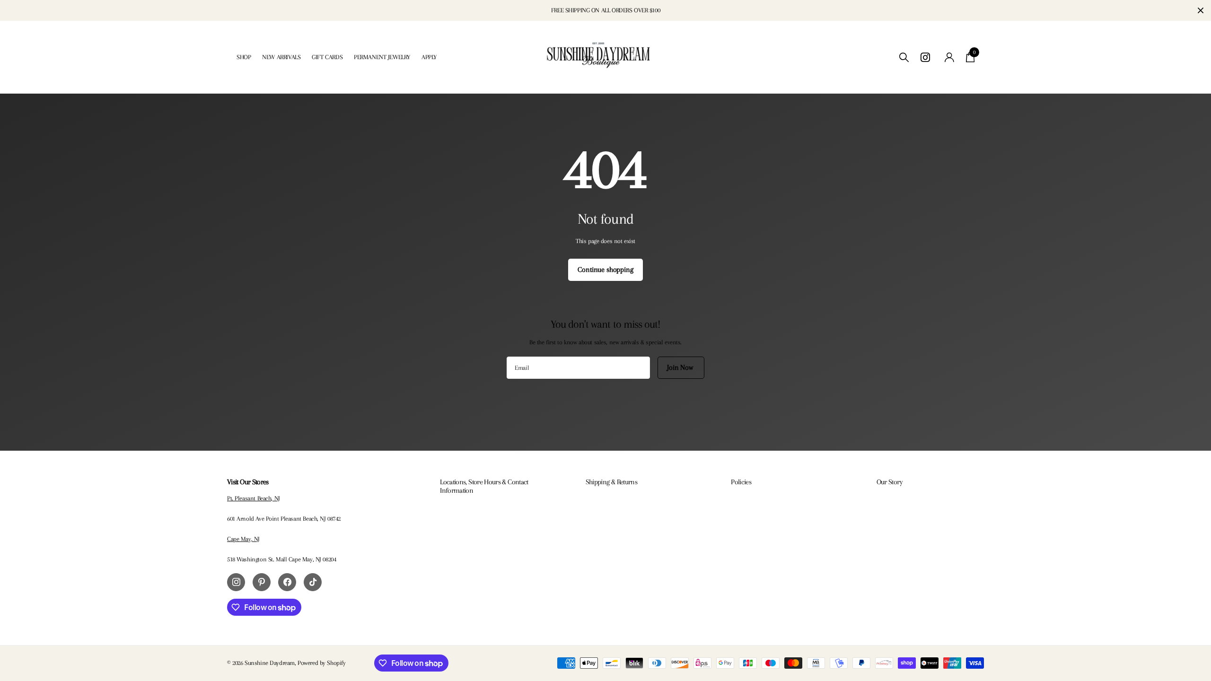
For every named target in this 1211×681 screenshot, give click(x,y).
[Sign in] (950, 57)
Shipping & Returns (611, 482)
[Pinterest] (262, 582)
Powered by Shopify (321, 662)
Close (1200, 10)
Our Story (890, 482)
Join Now (681, 367)
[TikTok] (313, 582)
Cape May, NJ (243, 538)
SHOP (244, 57)
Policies (741, 482)
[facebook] (287, 582)
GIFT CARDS (327, 57)
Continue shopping (605, 269)
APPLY (429, 57)
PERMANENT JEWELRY (382, 57)
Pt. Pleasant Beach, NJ (253, 498)
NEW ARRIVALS (281, 57)
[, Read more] (926, 57)
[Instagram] (236, 582)
